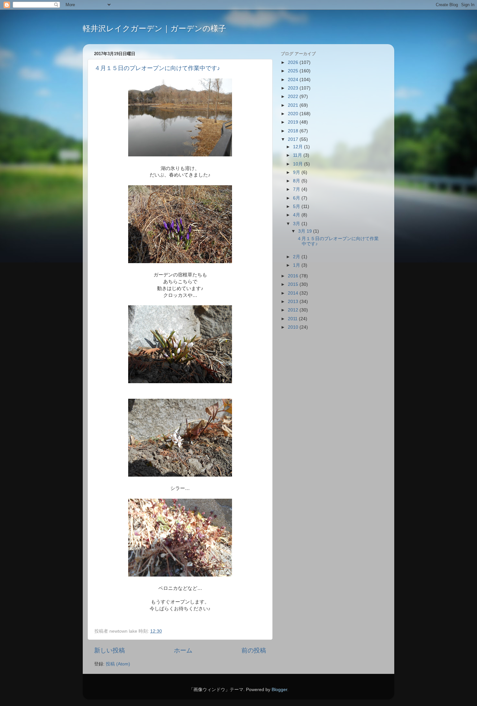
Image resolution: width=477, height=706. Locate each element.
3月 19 (305, 231)
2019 (294, 122)
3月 (297, 223)
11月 (298, 155)
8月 (297, 180)
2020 (294, 113)
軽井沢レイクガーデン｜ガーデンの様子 (154, 28)
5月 (297, 206)
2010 (294, 327)
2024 (294, 79)
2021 (294, 105)
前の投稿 (253, 650)
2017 (294, 139)
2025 (294, 70)
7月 (297, 189)
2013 (294, 301)
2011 (293, 318)
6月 (297, 198)
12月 (298, 146)
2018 (294, 130)
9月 (297, 172)
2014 (294, 293)
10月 (298, 164)
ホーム (183, 650)
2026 (294, 62)
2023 (294, 88)
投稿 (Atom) (118, 664)
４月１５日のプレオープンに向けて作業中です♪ (157, 68)
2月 (297, 256)
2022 (294, 96)
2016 (294, 276)
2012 (294, 310)
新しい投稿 (109, 650)
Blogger (279, 689)
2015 (294, 284)
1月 (297, 265)
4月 (297, 215)
